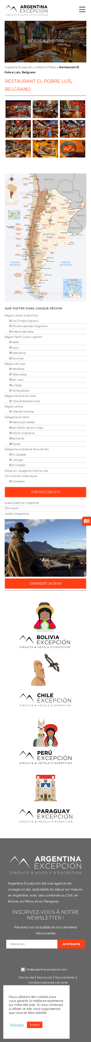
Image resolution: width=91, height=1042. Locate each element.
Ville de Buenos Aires (25, 401)
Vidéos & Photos (45, 41)
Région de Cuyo (15, 363)
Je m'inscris (71, 944)
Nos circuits (44, 977)
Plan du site (26, 977)
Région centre (14, 406)
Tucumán (17, 358)
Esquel (16, 444)
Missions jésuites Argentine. (29, 326)
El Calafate (18, 454)
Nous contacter (65, 977)
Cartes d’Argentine (17, 513)
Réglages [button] (17, 1025)
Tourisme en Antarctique (21, 476)
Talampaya (19, 374)
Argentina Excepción (18, 67)
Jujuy (15, 347)
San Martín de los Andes (27, 427)
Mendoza (17, 369)
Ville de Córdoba (22, 411)
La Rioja (16, 385)
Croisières (18, 481)
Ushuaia (17, 460)
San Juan (17, 379)
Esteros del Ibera (22, 331)
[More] (81, 8)
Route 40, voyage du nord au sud (26, 470)
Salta (15, 342)
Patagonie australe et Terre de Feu (27, 449)
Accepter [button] (35, 1024)
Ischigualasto (20, 390)
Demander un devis (45, 583)
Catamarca (18, 353)
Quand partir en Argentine (22, 503)
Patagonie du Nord (17, 417)
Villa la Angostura (23, 433)
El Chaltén (18, 465)
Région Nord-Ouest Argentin (23, 337)
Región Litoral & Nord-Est (21, 315)
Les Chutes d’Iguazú (24, 320)
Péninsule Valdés (23, 422)
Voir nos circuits (45, 492)
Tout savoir (12, 508)
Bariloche (17, 438)
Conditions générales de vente (48, 982)
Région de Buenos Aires (20, 396)
